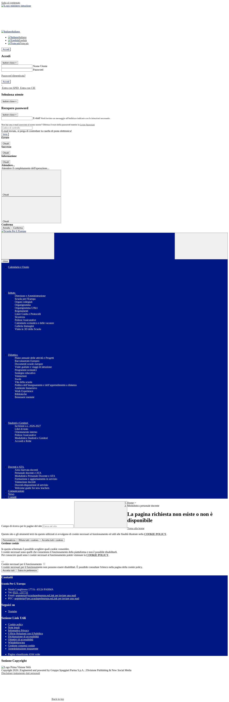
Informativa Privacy (18, 630)
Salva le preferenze (27, 570)
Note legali (14, 627)
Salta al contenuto (10, 2)
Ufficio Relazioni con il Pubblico (25, 633)
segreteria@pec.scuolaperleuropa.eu (46, 598)
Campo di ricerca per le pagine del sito (21, 526)
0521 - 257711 (20, 592)
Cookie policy (15, 624)
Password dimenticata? (13, 75)
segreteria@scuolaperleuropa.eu (46, 595)
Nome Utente (40, 66)
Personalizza (9, 540)
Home (130, 502)
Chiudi (6, 143)
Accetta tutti (52, 540)
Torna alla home (135, 528)
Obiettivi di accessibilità (20, 639)
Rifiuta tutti (29, 540)
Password (38, 69)
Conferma (18, 228)
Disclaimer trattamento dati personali (20, 673)
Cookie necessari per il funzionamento (21, 564)
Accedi (6, 49)
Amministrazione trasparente (23, 648)
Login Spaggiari (87, 124)
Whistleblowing (16, 642)
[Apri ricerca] (201, 246)
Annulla (6, 228)
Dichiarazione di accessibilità (23, 636)
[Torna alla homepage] (114, 231)
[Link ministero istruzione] (16, 5)
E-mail (36, 118)
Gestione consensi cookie (21, 645)
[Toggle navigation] (27, 246)
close (5, 261)
